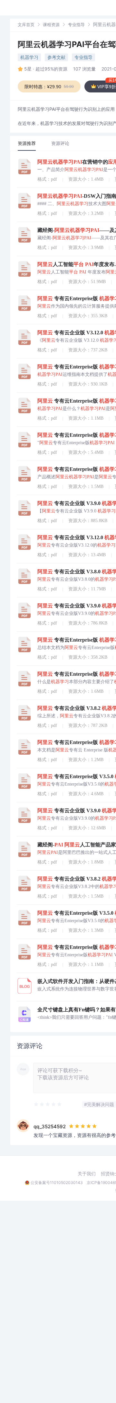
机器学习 (29, 57)
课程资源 (51, 24)
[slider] (48, 1104)
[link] (26, 24)
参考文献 (56, 57)
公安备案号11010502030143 (57, 1182)
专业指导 (76, 24)
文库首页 (26, 24)
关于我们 (87, 1173)
